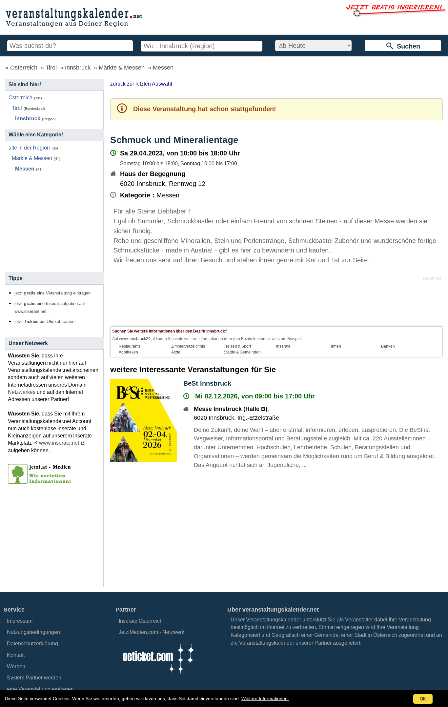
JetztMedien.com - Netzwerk (151, 632)
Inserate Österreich (141, 621)
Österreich (23, 67)
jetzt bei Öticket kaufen (44, 321)
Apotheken (128, 352)
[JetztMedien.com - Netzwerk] (40, 481)
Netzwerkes (21, 392)
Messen (163, 67)
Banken (388, 346)
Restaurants (129, 346)
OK (423, 699)
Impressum (19, 621)
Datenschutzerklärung (32, 643)
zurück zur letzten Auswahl (141, 84)
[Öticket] (160, 676)
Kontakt (16, 655)
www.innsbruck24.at (137, 338)
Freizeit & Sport (237, 346)
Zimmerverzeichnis (188, 346)
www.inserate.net (59, 443)
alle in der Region (29, 148)
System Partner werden (34, 677)
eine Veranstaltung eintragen (40, 689)
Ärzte (175, 352)
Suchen (406, 46)
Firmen (335, 346)
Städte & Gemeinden (242, 352)
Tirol (51, 67)
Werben (16, 666)
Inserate (283, 346)
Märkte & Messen (122, 67)
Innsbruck (78, 67)
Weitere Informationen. (265, 698)
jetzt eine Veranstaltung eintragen (52, 293)
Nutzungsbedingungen (33, 632)
